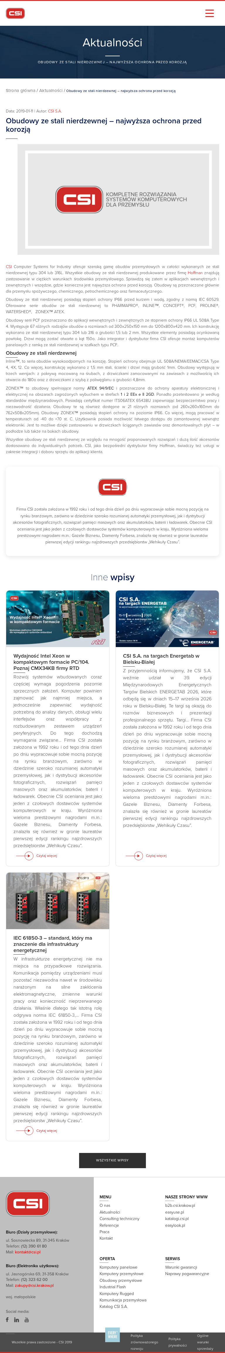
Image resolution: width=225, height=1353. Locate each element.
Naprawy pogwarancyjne (187, 1273)
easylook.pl (175, 1225)
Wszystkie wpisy (112, 1160)
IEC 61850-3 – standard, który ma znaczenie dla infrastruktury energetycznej (52, 944)
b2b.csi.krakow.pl (180, 1205)
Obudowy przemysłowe (121, 1280)
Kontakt (106, 1238)
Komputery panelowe (118, 1267)
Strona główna (20, 90)
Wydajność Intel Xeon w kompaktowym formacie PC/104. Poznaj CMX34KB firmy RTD (51, 662)
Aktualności (50, 90)
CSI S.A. (55, 111)
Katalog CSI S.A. (114, 1306)
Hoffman (195, 272)
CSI (9, 266)
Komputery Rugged (117, 1293)
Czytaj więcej (46, 856)
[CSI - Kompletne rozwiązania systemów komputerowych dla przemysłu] (28, 1203)
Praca (104, 1231)
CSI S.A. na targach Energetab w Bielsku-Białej (161, 659)
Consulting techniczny (119, 1218)
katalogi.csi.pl (177, 1218)
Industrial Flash (113, 1286)
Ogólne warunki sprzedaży (205, 1342)
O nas (105, 1205)
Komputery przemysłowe (122, 1273)
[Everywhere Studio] (112, 1342)
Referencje (109, 1225)
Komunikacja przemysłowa (123, 1300)
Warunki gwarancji (181, 1267)
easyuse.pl (174, 1212)
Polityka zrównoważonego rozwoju (144, 1342)
